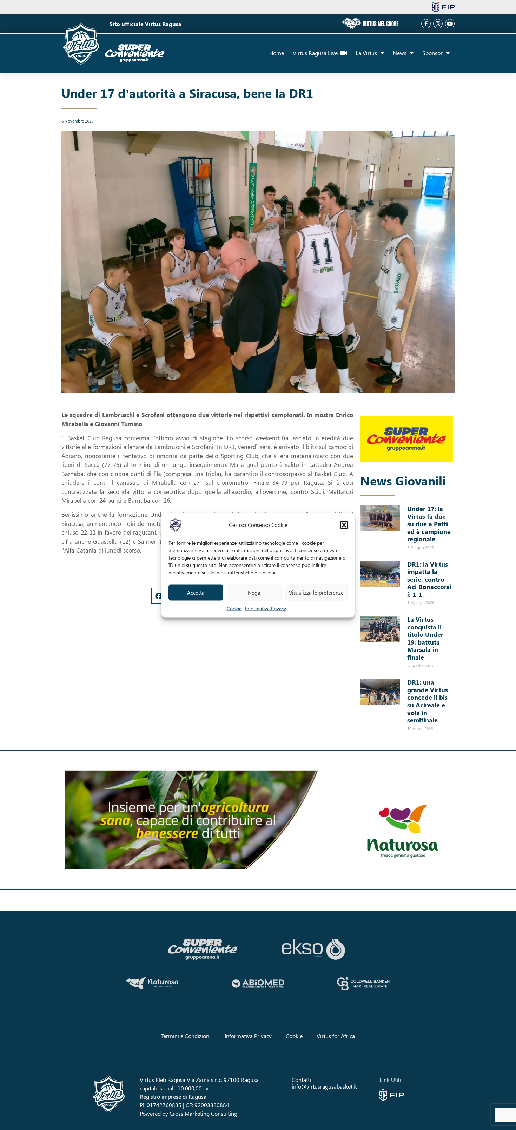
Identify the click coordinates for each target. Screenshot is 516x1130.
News (399, 53)
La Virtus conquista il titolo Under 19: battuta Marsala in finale (425, 638)
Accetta (196, 592)
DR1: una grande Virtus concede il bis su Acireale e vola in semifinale (427, 701)
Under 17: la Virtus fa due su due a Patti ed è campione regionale (429, 523)
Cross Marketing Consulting (203, 1113)
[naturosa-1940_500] (258, 820)
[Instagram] (438, 23)
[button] (344, 524)
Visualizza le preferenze (316, 592)
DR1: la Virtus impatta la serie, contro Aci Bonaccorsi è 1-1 (429, 579)
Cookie (234, 608)
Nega (254, 592)
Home (276, 53)
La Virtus (366, 53)
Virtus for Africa (336, 1035)
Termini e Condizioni (186, 1035)
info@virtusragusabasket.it (324, 1086)
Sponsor (432, 53)
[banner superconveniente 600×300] (406, 439)
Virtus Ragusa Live (316, 53)
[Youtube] (450, 23)
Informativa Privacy (265, 608)
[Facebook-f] (426, 23)
